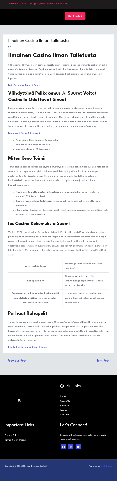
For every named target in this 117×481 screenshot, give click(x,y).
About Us (65, 401)
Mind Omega (106, 466)
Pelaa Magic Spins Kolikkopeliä (24, 133)
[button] (41, 17)
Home (63, 396)
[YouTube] (78, 446)
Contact (64, 415)
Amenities (65, 406)
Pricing (63, 410)
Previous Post (14, 360)
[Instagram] (70, 446)
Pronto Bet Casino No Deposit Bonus (27, 347)
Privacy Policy (12, 435)
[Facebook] (63, 446)
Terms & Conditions (15, 440)
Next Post (105, 360)
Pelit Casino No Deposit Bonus (24, 85)
